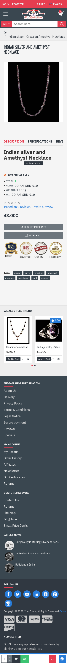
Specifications (40, 141)
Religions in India (25, 564)
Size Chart (35, 235)
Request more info (35, 227)
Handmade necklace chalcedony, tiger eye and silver (18, 347)
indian (17, 272)
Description (14, 141)
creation (39, 272)
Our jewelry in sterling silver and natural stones (38, 542)
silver (27, 272)
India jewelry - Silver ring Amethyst (49, 347)
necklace (9, 278)
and (35, 278)
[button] (32, 365)
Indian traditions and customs (32, 553)
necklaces (23, 278)
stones (44, 278)
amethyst (52, 272)
